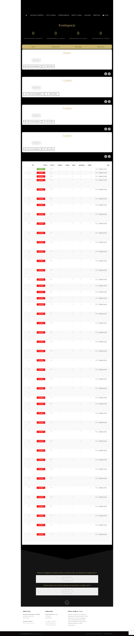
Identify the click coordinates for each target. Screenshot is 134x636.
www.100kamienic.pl (50, 625)
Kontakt (96, 15)
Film (106, 15)
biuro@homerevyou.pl (50, 621)
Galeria (88, 15)
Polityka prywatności (108, 633)
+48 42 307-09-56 (29, 623)
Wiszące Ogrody (37, 15)
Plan (97, 169)
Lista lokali (51, 15)
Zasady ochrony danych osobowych (94, 633)
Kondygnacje (63, 15)
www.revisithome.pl (50, 623)
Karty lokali (77, 15)
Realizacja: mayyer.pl (35, 633)
